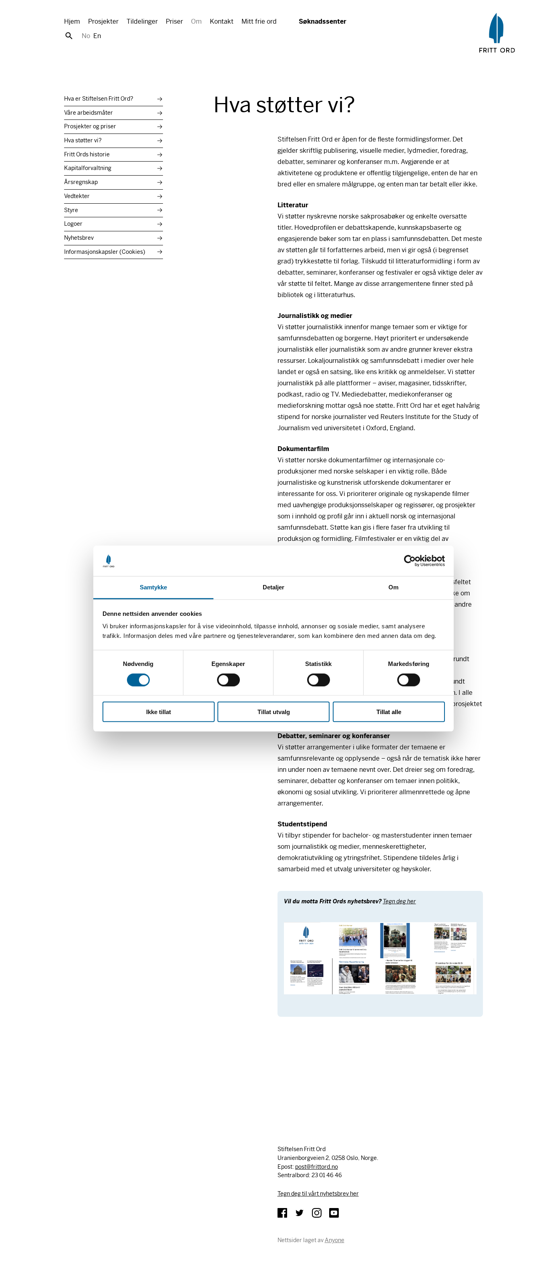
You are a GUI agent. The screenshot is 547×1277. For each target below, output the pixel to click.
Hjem (72, 21)
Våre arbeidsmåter (88, 112)
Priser (174, 21)
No (86, 36)
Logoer (73, 223)
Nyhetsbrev (79, 237)
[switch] (228, 679)
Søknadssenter (322, 21)
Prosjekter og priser (90, 126)
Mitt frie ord (259, 21)
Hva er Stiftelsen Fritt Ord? (98, 98)
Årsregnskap (81, 182)
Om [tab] (393, 587)
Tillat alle (388, 711)
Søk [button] (69, 35)
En (97, 36)
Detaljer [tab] (274, 587)
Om (196, 21)
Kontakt (221, 21)
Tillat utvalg (273, 711)
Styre (71, 210)
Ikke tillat (158, 711)
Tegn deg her (399, 901)
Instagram (317, 1213)
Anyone (334, 1240)
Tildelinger (142, 21)
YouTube (334, 1213)
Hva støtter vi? (83, 140)
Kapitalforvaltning (87, 168)
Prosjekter (103, 21)
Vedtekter (77, 196)
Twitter (299, 1213)
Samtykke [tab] (153, 587)
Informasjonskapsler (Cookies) (104, 251)
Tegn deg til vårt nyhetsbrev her (318, 1193)
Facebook (282, 1213)
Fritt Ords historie (87, 154)
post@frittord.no (316, 1166)
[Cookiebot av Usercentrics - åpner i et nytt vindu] (410, 561)
